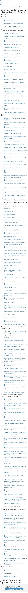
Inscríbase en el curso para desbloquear (14, 589)
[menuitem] (1, 3)
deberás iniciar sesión (18, 587)
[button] (1, 1)
